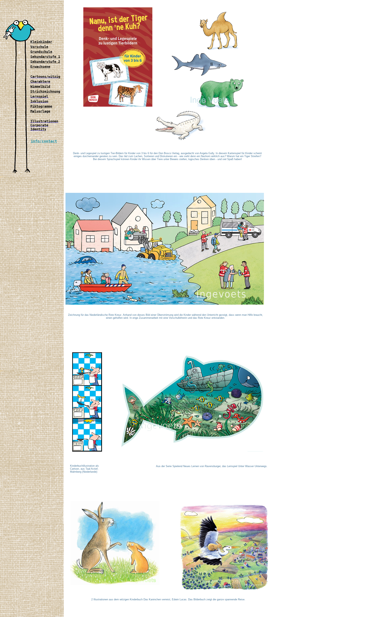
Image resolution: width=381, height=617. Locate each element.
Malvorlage (40, 111)
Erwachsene (40, 67)
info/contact (44, 141)
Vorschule (39, 47)
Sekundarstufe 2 (45, 62)
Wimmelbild (40, 86)
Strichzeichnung (45, 91)
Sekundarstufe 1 (45, 57)
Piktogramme (41, 106)
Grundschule (41, 52)
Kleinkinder (41, 42)
